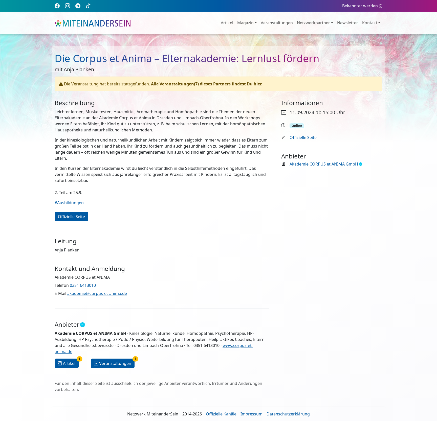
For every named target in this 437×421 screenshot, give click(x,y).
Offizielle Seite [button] (71, 216)
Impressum (252, 414)
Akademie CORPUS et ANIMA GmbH (324, 164)
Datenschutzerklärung (288, 414)
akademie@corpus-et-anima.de (97, 293)
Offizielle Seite (303, 137)
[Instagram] (67, 5)
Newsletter (347, 23)
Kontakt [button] (369, 23)
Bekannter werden (360, 6)
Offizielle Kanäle (221, 414)
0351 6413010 (83, 285)
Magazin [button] (245, 23)
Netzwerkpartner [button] (313, 23)
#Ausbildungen (69, 202)
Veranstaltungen (277, 23)
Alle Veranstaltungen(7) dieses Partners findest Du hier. (207, 84)
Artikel (227, 23)
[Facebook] (57, 5)
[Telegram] (77, 5)
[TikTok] (88, 5)
